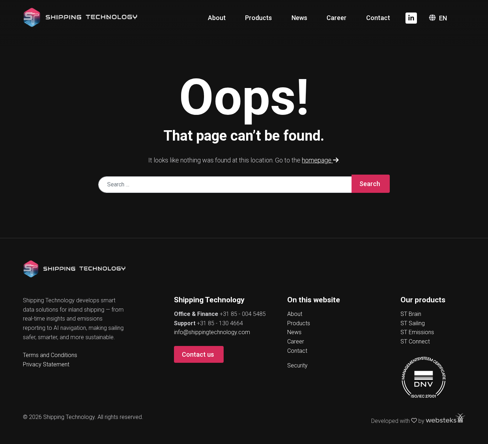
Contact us (198, 354)
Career (337, 17)
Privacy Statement (46, 364)
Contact (378, 17)
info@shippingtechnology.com (212, 332)
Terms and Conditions (50, 355)
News (299, 17)
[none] (447, 18)
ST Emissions (417, 332)
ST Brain (410, 314)
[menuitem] (447, 18)
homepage (317, 160)
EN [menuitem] (443, 18)
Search (369, 183)
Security (297, 365)
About (217, 17)
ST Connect (415, 341)
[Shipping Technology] (80, 16)
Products (258, 17)
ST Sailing (412, 323)
